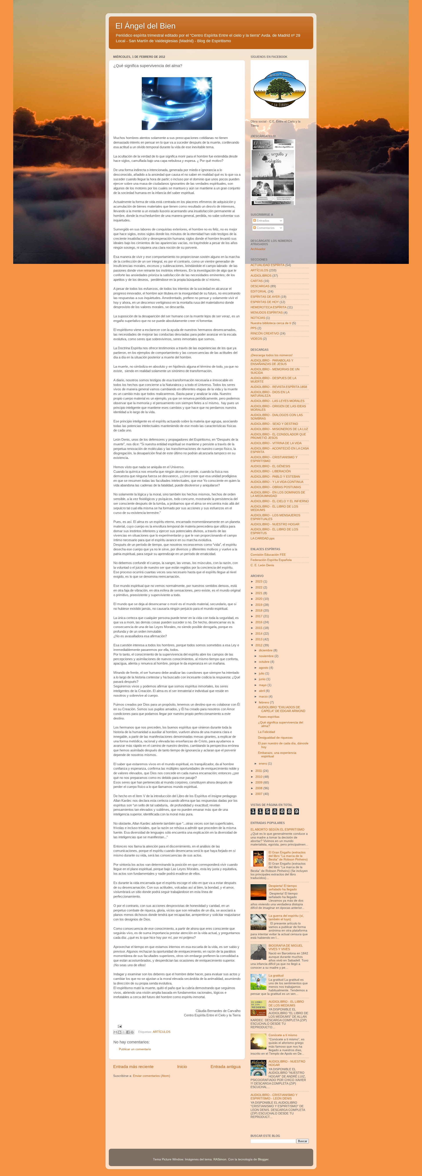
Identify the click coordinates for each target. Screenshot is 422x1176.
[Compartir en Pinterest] (132, 1032)
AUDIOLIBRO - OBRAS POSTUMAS (276, 487)
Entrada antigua (226, 1066)
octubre (264, 661)
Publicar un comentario (135, 1049)
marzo (264, 696)
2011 (259, 770)
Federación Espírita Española (271, 560)
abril (262, 690)
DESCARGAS (260, 286)
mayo (263, 685)
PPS (253, 328)
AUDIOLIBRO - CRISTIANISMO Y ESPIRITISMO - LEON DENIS (274, 1096)
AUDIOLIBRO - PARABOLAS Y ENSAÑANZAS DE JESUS (272, 362)
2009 (259, 782)
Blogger (263, 1159)
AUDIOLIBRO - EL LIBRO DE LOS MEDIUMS (286, 1003)
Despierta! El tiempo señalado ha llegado (283, 887)
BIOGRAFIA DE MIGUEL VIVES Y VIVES (286, 947)
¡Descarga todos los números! (272, 355)
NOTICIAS (258, 318)
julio (262, 673)
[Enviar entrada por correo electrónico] (119, 1026)
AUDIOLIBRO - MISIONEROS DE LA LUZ (279, 429)
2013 (259, 639)
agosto (264, 667)
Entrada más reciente (133, 1066)
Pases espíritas (268, 716)
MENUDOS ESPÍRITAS (267, 312)
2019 (259, 604)
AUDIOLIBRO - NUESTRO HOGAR (275, 524)
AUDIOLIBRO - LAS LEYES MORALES (277, 401)
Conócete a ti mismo (283, 1035)
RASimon (219, 1159)
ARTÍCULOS (161, 1032)
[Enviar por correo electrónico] (115, 1032)
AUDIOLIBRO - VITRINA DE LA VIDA (276, 443)
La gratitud (276, 975)
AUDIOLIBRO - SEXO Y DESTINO (274, 423)
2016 (259, 622)
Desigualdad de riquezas (275, 737)
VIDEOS (256, 338)
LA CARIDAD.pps (263, 538)
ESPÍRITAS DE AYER (265, 296)
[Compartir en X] (124, 1032)
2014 (259, 633)
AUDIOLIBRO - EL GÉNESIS (270, 466)
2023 (259, 581)
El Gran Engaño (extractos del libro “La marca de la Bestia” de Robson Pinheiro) (288, 856)
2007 (259, 794)
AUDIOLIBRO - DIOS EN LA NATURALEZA (270, 394)
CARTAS (257, 281)
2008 (259, 788)
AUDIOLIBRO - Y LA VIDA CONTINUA (277, 482)
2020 (259, 599)
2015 (259, 628)
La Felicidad (266, 732)
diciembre (266, 650)
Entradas (262, 220)
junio (262, 679)
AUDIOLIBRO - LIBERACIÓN (271, 471)
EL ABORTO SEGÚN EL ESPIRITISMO (277, 829)
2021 (259, 593)
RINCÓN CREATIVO (265, 333)
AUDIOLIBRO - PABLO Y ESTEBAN (275, 476)
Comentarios (265, 228)
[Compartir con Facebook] (128, 1032)
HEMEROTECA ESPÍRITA (268, 307)
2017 (259, 616)
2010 (259, 776)
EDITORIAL (259, 291)
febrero (264, 702)
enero (263, 763)
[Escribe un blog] (119, 1032)
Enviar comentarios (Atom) (151, 1075)
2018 (259, 610)
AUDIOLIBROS (261, 275)
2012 (259, 645)
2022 (259, 587)
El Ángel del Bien (145, 25)
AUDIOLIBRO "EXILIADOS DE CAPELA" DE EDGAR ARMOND (281, 709)
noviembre (267, 656)
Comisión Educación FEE (268, 554)
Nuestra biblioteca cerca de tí (271, 323)
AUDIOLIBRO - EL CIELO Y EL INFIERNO (280, 501)
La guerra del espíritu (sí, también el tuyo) (286, 917)
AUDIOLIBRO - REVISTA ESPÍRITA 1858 (279, 387)
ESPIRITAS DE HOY (265, 302)
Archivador (258, 249)
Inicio (182, 1066)
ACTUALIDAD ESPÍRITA (267, 265)
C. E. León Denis (262, 565)
